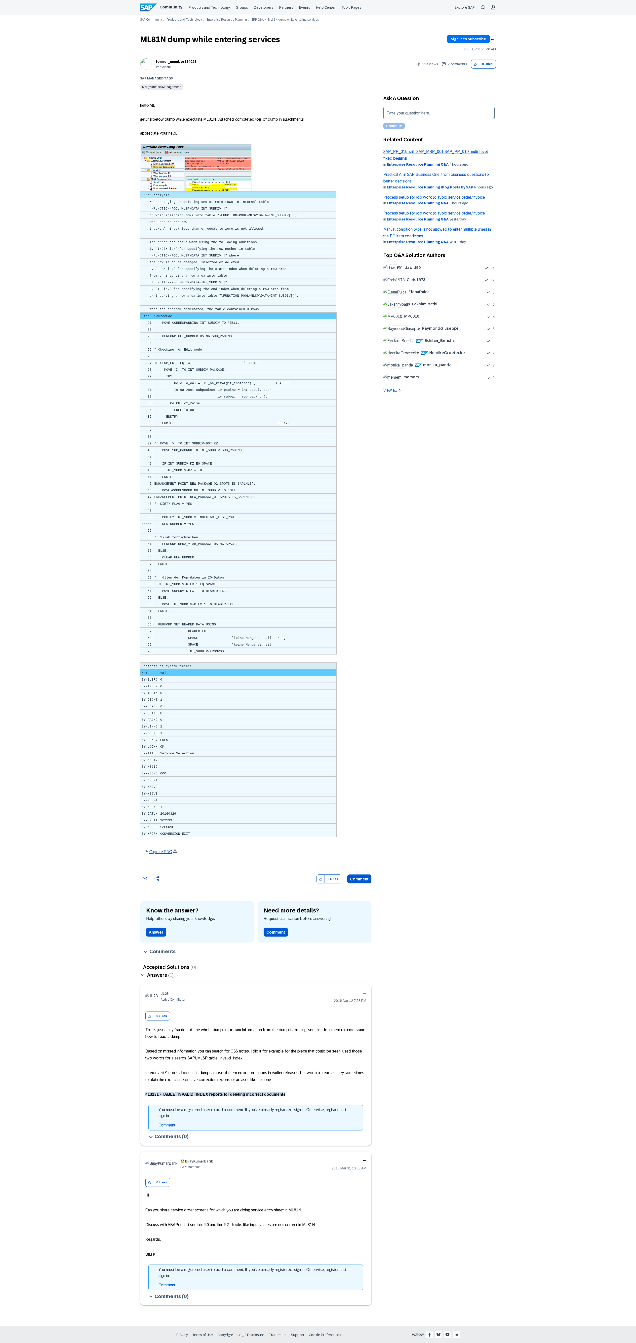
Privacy (182, 1335)
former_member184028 (176, 62)
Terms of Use (202, 1335)
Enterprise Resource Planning (226, 19)
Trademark (277, 1335)
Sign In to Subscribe (468, 39)
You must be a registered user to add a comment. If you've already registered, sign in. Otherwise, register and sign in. (252, 1113)
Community (170, 7)
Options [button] (493, 40)
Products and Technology (209, 7)
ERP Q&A (257, 19)
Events (304, 7)
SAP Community (151, 19)
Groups (242, 7)
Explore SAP (465, 7)
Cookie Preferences (325, 1335)
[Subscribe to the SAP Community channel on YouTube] (447, 1335)
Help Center (326, 7)
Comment (359, 879)
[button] (475, 64)
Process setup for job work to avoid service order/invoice (434, 197)
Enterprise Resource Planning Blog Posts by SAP (430, 187)
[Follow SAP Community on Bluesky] (438, 1335)
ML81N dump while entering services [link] (293, 19)
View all (390, 390)
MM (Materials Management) (161, 87)
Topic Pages (351, 7)
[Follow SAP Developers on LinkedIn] (456, 1335)
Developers (263, 7)
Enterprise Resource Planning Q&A (418, 164)
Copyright (225, 1335)
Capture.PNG (160, 852)
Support (297, 1335)
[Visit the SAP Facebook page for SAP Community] (430, 1335)
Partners (286, 7)
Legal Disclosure (251, 1335)
